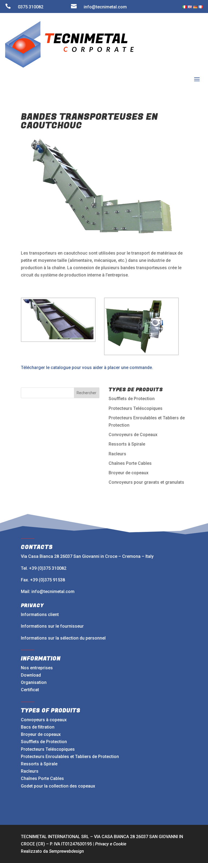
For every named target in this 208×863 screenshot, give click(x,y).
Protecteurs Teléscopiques (135, 408)
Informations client (40, 614)
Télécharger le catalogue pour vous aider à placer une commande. (87, 367)
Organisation (34, 682)
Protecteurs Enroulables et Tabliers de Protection (70, 756)
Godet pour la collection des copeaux (58, 786)
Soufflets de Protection (132, 398)
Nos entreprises (37, 667)
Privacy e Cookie (110, 843)
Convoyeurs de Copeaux (133, 434)
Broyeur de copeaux (128, 472)
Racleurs (117, 453)
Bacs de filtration (37, 727)
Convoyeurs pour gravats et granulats (146, 482)
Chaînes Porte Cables (130, 463)
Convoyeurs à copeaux (44, 719)
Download (31, 675)
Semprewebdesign (66, 851)
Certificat (30, 689)
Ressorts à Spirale (127, 444)
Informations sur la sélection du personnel (63, 638)
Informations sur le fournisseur (52, 626)
